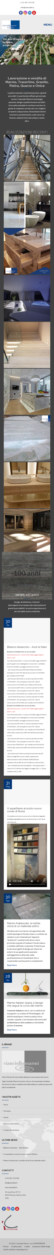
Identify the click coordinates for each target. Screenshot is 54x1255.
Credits (27, 1247)
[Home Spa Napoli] (27, 532)
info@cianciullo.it (27, 7)
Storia (6, 1105)
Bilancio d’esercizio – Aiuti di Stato (27, 647)
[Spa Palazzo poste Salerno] (27, 298)
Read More (12, 965)
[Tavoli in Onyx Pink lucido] (27, 438)
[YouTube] (34, 12)
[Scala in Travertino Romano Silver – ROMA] (27, 158)
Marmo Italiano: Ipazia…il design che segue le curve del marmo (25, 1004)
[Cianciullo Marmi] (16, 24)
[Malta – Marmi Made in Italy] (27, 485)
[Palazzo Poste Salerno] (27, 345)
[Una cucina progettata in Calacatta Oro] (27, 251)
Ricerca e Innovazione (11, 1124)
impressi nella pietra (27, 578)
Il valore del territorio (11, 1130)
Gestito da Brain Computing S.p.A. (15, 1250)
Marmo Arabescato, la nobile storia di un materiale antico (23, 925)
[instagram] (25, 12)
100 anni (27, 573)
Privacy (6, 1247)
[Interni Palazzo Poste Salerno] (27, 392)
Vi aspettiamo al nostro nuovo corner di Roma (24, 810)
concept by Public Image (41, 1247)
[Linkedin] (30, 12)
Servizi (6, 1117)
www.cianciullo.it (11, 1187)
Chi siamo (7, 1111)
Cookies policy (16, 1247)
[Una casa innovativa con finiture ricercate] (27, 205)
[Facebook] (21, 12)
